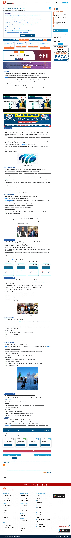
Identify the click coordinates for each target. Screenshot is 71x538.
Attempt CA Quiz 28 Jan (27, 35)
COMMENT (49, 472)
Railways (5, 507)
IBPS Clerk (39, 498)
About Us (22, 526)
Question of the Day (7, 495)
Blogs (32, 2)
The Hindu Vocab (7, 500)
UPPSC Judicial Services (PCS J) (43, 519)
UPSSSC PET (39, 528)
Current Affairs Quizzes (8, 525)
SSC (5, 512)
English (22, 508)
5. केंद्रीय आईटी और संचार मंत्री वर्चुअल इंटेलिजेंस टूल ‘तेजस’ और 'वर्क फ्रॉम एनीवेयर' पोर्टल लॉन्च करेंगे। (22, 22)
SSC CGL (39, 514)
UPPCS (38, 521)
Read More (21, 46)
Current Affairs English (25, 495)
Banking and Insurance (8, 508)
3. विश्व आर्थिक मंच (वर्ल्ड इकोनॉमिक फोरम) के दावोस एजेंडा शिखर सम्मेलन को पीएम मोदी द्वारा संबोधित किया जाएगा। (23, 19)
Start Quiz (8, 445)
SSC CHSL (39, 512)
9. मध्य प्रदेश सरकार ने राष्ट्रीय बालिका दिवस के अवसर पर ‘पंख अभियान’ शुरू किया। (19, 30)
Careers (22, 530)
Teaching (5, 513)
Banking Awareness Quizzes (9, 527)
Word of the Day (7, 498)
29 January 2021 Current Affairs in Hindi (42, 455)
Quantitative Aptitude (24, 507)
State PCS (6, 517)
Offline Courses (23, 515)
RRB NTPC (39, 495)
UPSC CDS (39, 509)
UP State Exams (7, 519)
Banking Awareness (24, 500)
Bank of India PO (40, 502)
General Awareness (24, 505)
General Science (24, 510)
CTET (38, 517)
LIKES (9, 458)
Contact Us (23, 528)
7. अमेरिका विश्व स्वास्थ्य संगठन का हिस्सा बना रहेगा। (13, 26)
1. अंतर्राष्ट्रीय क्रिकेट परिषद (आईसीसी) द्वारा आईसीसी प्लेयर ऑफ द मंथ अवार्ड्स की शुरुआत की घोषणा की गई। (23, 15)
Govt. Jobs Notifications (8, 505)
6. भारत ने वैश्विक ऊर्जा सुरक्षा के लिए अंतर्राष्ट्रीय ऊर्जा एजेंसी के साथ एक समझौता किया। (19, 24)
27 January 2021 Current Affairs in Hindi (12, 455)
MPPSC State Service (41, 522)
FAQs (22, 532)
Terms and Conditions (59, 536)
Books (49, 2)
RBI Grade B (39, 507)
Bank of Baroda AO (40, 505)
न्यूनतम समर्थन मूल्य (8, 425)
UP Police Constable (41, 526)
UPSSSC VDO (40, 524)
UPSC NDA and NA (40, 510)
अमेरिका (20, 321)
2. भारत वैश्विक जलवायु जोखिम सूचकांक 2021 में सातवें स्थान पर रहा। (16, 17)
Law (4, 515)
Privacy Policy (65, 536)
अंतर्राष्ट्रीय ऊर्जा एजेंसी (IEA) (39, 282)
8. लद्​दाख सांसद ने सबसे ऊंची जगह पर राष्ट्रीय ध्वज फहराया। (15, 28)
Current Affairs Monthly (25, 498)
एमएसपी (16, 423)
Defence (5, 510)
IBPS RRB (39, 500)
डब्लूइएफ (6, 179)
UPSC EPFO (39, 503)
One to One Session (24, 520)
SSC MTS (39, 516)
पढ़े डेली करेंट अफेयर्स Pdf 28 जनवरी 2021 (27, 451)
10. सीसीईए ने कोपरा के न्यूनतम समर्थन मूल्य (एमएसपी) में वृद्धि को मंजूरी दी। (17, 32)
